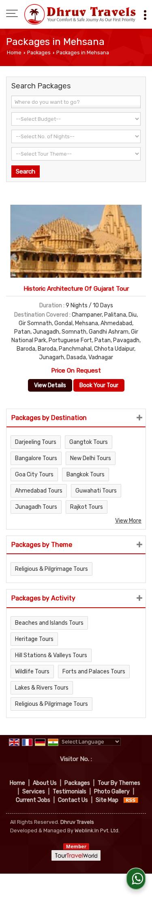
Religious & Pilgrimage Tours (51, 569)
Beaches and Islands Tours (49, 622)
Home (14, 52)
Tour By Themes (119, 783)
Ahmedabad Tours (38, 490)
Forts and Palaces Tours (93, 671)
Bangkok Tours (85, 474)
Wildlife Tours (32, 671)
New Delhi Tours (90, 458)
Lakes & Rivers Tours (42, 687)
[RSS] (131, 800)
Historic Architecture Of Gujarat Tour (76, 288)
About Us (45, 783)
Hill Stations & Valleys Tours (51, 655)
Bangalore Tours (36, 458)
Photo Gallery (112, 791)
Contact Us (73, 800)
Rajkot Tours (86, 507)
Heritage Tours (34, 639)
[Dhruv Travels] (80, 14)
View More (128, 520)
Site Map (107, 800)
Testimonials (69, 791)
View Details (50, 385)
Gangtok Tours (88, 442)
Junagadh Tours (36, 507)
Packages (39, 52)
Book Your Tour (98, 385)
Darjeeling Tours (35, 442)
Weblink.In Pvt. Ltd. (97, 830)
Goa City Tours (34, 474)
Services (33, 791)
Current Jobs (33, 800)
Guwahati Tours (96, 490)
